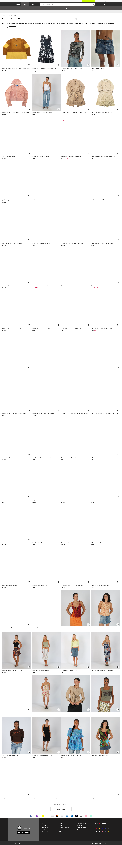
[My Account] (98, 4)
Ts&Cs (100, 843)
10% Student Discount (46, 831)
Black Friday (79, 829)
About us (61, 823)
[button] (96, 828)
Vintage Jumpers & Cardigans (108, 19)
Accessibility (105, 843)
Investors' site (62, 829)
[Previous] (75, 19)
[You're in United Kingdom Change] (105, 1)
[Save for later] (29, 65)
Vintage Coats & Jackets (93, 19)
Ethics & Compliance (46, 838)
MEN (33, 4)
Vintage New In (81, 19)
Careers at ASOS (62, 825)
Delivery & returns (45, 827)
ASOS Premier (44, 829)
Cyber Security (62, 831)
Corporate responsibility (64, 827)
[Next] (118, 19)
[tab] (17, 8)
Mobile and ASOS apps (82, 823)
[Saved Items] (101, 4)
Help (43, 823)
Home (3, 15)
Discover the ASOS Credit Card (83, 834)
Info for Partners (80, 831)
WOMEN (25, 4)
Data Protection (45, 836)
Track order (44, 825)
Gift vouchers (79, 825)
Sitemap (43, 834)
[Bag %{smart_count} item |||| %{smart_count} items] (105, 4)
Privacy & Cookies (94, 843)
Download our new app (88, 1)
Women (8, 15)
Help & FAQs (99, 1)
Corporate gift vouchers (81, 827)
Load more (61, 809)
